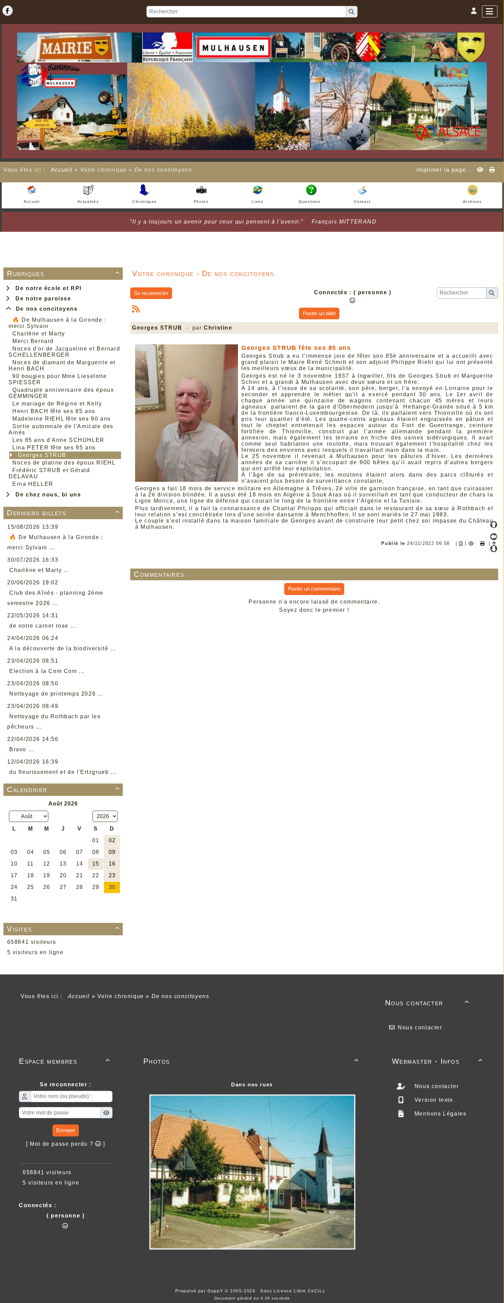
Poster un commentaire (314, 589)
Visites (63, 929)
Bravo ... (21, 749)
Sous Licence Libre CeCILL (293, 1291)
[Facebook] (7, 10)
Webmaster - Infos (437, 1061)
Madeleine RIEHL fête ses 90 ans (61, 419)
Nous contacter (427, 1002)
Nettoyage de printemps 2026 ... (56, 694)
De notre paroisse (41, 298)
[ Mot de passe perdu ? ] (65, 1144)
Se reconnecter (151, 293)
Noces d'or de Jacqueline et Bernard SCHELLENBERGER (64, 352)
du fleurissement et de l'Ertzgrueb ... (63, 772)
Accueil (61, 170)
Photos (251, 1061)
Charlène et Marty (38, 333)
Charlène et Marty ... (39, 570)
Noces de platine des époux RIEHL (64, 463)
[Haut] (493, 524)
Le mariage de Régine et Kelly (57, 404)
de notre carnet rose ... (42, 626)
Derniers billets (63, 512)
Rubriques (63, 273)
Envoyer (65, 1130)
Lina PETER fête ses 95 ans (54, 447)
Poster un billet (319, 313)
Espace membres (64, 1061)
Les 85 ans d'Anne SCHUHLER (58, 440)
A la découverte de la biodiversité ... (62, 648)
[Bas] (493, 548)
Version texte (432, 1100)
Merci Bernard (33, 341)
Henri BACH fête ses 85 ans (53, 411)
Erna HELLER (32, 484)
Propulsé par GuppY (200, 1291)
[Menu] (489, 11)
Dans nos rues (252, 1084)
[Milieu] (493, 536)
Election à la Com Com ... (47, 671)
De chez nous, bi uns (46, 495)
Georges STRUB (42, 455)
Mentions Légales (439, 1114)
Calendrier (63, 789)
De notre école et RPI (47, 288)
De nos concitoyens (45, 309)
